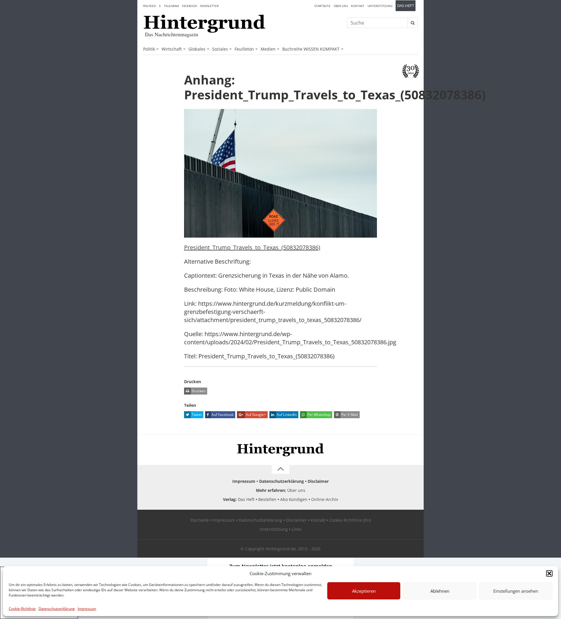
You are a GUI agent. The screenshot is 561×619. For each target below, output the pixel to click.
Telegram (171, 6)
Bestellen (267, 499)
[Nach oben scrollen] (280, 469)
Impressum (87, 608)
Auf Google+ (255, 414)
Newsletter (209, 6)
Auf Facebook (222, 414)
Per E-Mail (349, 414)
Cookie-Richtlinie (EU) (350, 520)
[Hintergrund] (204, 23)
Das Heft (405, 5)
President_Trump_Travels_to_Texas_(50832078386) (252, 247)
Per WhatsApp (318, 414)
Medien (268, 49)
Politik (149, 49)
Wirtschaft (172, 49)
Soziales (220, 49)
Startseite (322, 6)
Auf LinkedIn (286, 414)
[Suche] (412, 23)
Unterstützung (380, 6)
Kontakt (357, 6)
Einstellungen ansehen (515, 591)
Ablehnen (439, 591)
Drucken (198, 390)
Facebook (189, 6)
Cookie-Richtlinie (22, 608)
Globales (196, 49)
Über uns (341, 6)
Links (297, 529)
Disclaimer (318, 481)
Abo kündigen (293, 499)
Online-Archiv (324, 499)
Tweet (196, 414)
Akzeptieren (364, 591)
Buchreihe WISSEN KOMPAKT (311, 49)
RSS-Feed (149, 6)
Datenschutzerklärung (57, 608)
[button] (549, 573)
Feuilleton (244, 49)
